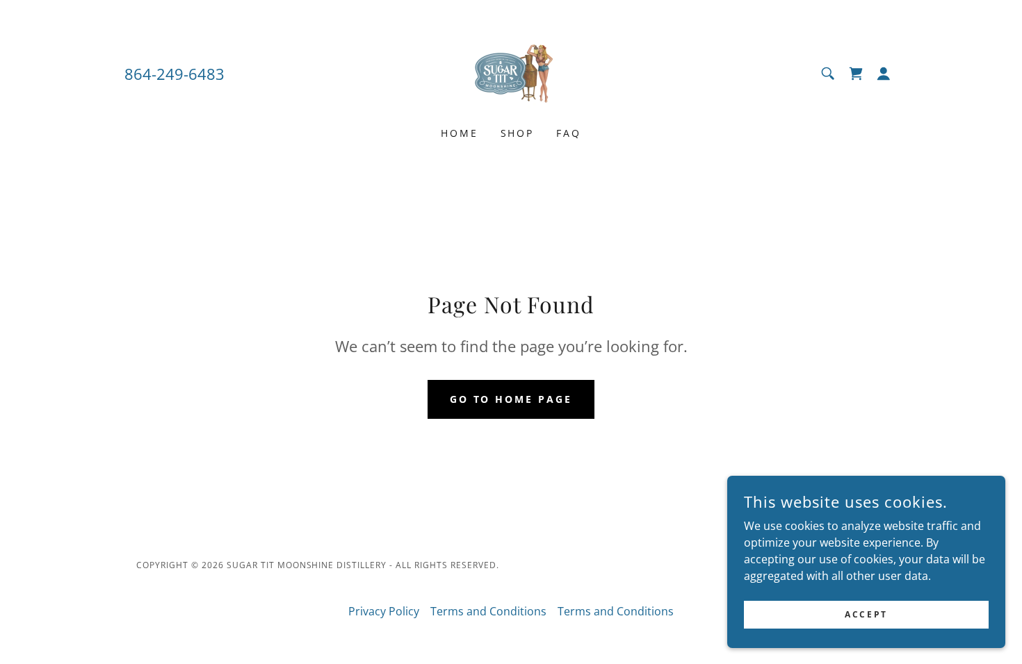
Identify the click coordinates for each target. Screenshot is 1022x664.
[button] (884, 74)
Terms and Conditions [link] (488, 611)
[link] (511, 72)
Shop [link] (518, 133)
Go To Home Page (511, 399)
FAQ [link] (568, 133)
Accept (866, 614)
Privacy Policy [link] (383, 611)
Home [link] (459, 133)
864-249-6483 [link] (174, 73)
